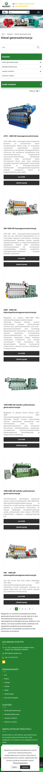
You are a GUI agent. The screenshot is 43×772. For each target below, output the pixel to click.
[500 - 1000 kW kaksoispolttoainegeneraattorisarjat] (21, 552)
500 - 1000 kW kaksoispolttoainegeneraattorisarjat (20, 573)
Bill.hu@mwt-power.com (24, 4)
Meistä (6, 679)
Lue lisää (21, 177)
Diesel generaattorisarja (23, 34)
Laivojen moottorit (8, 71)
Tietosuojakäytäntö (20, 763)
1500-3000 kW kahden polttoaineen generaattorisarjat (19, 406)
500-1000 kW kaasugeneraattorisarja (20, 228)
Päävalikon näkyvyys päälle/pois (38, 12)
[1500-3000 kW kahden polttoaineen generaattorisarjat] (21, 384)
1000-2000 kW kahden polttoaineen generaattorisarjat (19, 492)
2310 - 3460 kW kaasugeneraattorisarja (21, 136)
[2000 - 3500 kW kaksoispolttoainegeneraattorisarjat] (21, 290)
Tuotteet (9, 34)
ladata (6, 690)
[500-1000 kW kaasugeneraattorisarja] (21, 208)
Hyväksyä (25, 767)
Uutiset (6, 686)
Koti (3, 34)
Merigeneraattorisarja (9, 67)
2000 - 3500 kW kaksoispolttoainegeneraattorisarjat (20, 311)
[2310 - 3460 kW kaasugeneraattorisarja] (21, 116)
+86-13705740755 (21, 6)
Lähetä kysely (21, 183)
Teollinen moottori (8, 76)
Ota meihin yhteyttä (11, 698)
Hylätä (14, 767)
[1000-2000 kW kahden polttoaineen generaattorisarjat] (21, 471)
